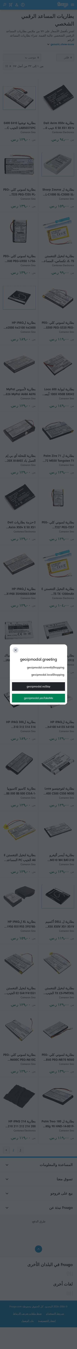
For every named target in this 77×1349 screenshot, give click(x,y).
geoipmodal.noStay (38, 686)
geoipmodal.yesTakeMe (38, 698)
